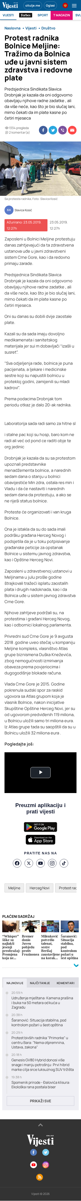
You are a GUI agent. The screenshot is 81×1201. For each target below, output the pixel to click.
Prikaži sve (40, 1100)
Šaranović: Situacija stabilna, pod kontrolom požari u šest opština (38, 1022)
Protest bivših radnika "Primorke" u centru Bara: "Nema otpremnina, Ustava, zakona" (39, 1043)
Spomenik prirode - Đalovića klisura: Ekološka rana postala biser (40, 1085)
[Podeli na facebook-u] (43, 130)
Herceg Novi (40, 887)
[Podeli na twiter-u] (53, 130)
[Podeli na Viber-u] (62, 130)
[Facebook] (17, 863)
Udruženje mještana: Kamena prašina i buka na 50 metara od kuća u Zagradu (42, 1003)
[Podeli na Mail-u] (72, 130)
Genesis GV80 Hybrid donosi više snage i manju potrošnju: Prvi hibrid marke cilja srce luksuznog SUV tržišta (42, 1065)
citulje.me (32, 5)
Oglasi (50, 5)
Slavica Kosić (23, 210)
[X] (29, 863)
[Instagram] (52, 863)
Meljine (14, 887)
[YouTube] (40, 863)
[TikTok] (64, 863)
